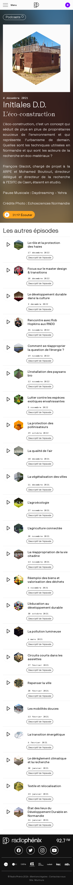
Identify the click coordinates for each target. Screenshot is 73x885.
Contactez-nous (57, 877)
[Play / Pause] (67, 5)
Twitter (30, 850)
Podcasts (13, 17)
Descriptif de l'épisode (39, 257)
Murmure (39, 880)
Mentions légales (38, 877)
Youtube (54, 850)
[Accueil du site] (36, 5)
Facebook (19, 850)
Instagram (42, 850)
